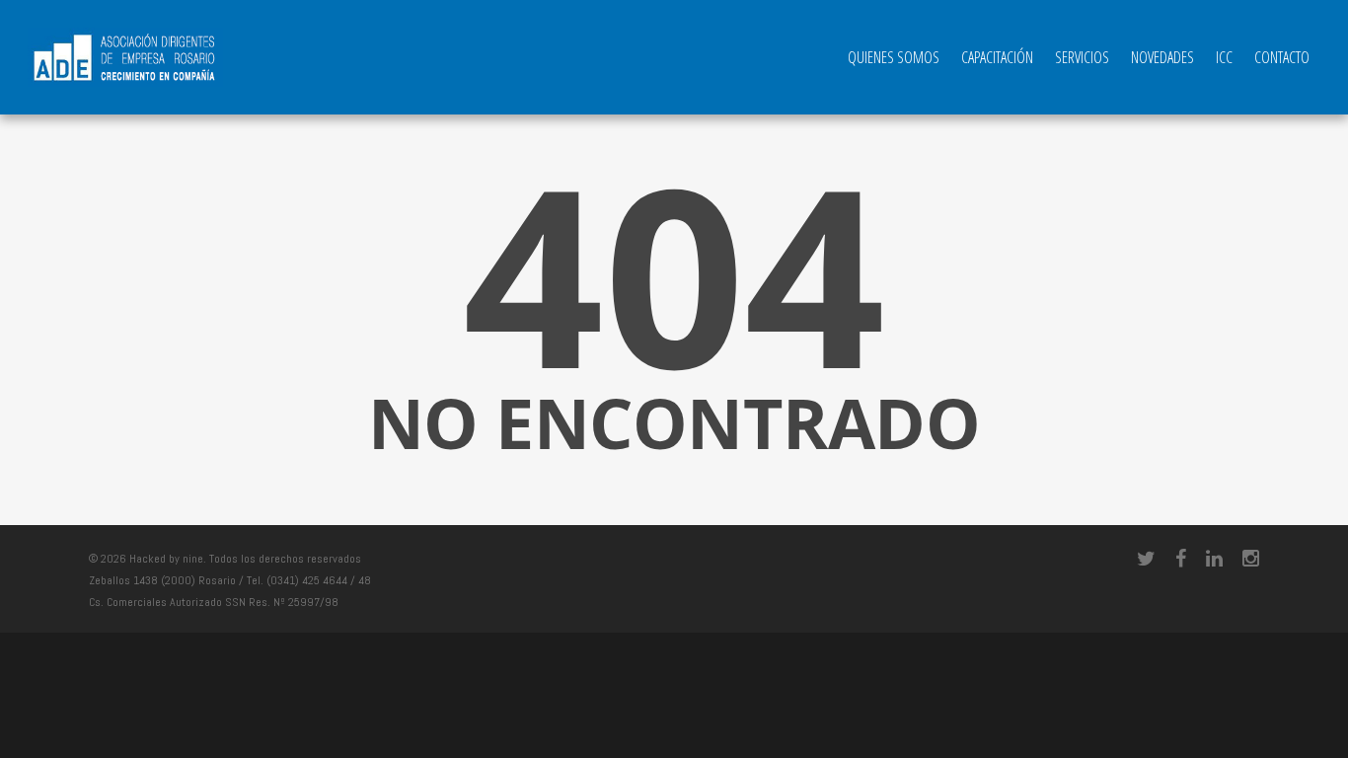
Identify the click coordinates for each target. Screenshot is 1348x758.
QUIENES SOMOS (893, 57)
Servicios (1082, 57)
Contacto (1282, 57)
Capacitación (997, 57)
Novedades (1162, 57)
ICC (1224, 57)
